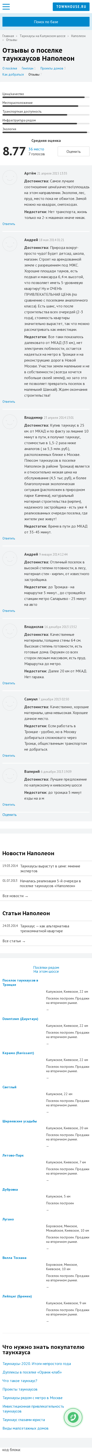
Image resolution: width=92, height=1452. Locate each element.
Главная (8, 36)
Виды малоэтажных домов (25, 1428)
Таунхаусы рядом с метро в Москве (32, 1397)
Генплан (29, 68)
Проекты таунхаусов (20, 1389)
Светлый (9, 1087)
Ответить (8, 224)
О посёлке (9, 68)
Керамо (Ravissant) (18, 1053)
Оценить (73, 151)
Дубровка (10, 1189)
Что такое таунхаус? (19, 1380)
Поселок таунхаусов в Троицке (20, 982)
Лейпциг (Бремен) (17, 1296)
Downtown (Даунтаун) (20, 1019)
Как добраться (13, 74)
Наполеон (78, 36)
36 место (36, 149)
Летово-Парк (13, 1155)
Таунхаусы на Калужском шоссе (43, 36)
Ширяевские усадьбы (19, 1121)
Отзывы (35, 74)
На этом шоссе (46, 971)
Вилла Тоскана (14, 1258)
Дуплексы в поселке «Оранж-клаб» (32, 1372)
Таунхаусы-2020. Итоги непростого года (36, 1363)
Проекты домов (53, 68)
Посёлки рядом (46, 967)
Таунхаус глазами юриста (23, 1419)
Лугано (8, 1219)
